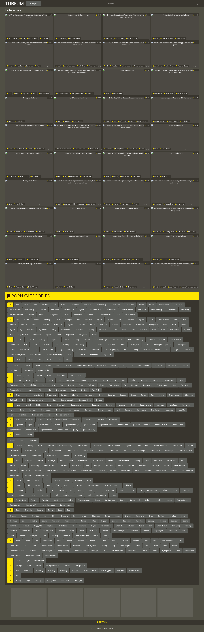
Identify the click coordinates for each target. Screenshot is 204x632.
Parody (55, 495)
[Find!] (196, 3)
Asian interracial (69, 66)
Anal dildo (42, 310)
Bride (163, 329)
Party (79, 490)
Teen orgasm (90, 546)
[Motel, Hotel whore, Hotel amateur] (126, 220)
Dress (113, 365)
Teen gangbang (63, 550)
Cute (56, 344)
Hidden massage (73, 410)
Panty (79, 495)
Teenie (154, 550)
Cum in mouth (175, 339)
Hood (34, 94)
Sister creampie (119, 531)
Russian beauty (182, 500)
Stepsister (127, 521)
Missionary (35, 465)
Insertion (101, 420)
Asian (26, 305)
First (174, 385)
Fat (125, 385)
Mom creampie (52, 470)
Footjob (83, 380)
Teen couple (125, 546)
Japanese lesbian (106, 425)
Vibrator (67, 565)
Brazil (124, 329)
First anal (156, 380)
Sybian (141, 526)
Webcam (27, 570)
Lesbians (50, 445)
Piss (29, 490)
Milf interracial (132, 38)
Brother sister (163, 320)
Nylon (28, 480)
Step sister (56, 521)
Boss (174, 324)
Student (131, 526)
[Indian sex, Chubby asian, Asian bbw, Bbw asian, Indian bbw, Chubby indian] (175, 220)
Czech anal (188, 349)
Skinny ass (29, 66)
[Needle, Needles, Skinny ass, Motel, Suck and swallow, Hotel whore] (29, 55)
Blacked (115, 324)
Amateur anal (164, 305)
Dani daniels (14, 370)
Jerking (75, 430)
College (12, 349)
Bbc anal (30, 329)
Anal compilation (95, 310)
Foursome (14, 385)
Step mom (96, 516)
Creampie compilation (162, 344)
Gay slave (25, 94)
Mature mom (15, 475)
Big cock (70, 324)
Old (28, 485)
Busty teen (83, 334)
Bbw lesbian (174, 329)
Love (125, 450)
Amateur (45, 305)
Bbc (78, 320)
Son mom (82, 526)
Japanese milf (31, 430)
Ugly (28, 560)
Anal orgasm (74, 305)
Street (96, 536)
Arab (35, 305)
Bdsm (26, 320)
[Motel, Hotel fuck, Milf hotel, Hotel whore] (126, 248)
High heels (23, 415)
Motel (23, 38)
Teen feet (76, 546)
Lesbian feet (177, 445)
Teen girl (94, 550)
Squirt (69, 510)
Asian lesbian (130, 315)
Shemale (28, 510)
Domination (28, 370)
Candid (122, 344)
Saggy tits (38, 526)
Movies (137, 470)
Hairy (18, 405)
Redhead (148, 500)
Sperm (81, 531)
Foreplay (108, 149)
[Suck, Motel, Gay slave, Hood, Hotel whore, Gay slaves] (29, 82)
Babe (154, 329)
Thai (36, 541)
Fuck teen (91, 385)
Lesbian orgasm (185, 450)
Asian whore (169, 66)
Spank (185, 521)
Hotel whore (61, 38)
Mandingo (155, 465)
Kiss (21, 440)
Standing (54, 536)
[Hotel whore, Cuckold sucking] (77, 27)
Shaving (105, 531)
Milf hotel (108, 38)
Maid (147, 460)
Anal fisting (29, 310)
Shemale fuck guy (82, 536)
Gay (27, 395)
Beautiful (35, 324)
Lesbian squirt (51, 455)
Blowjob (68, 320)
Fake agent (147, 385)
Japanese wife (89, 425)
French (105, 380)
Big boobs (43, 329)
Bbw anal (88, 320)
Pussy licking (152, 490)
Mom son (28, 460)
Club (35, 349)
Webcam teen (134, 570)
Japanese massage (72, 425)
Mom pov (97, 465)
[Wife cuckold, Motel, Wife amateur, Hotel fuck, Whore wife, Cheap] (29, 27)
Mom (18, 460)
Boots (107, 204)
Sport (12, 536)
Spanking (35, 516)
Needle (10, 66)
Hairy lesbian (141, 410)
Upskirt (18, 560)
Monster (38, 470)
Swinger (13, 516)
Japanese (19, 425)
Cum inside (24, 349)
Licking (43, 450)
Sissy (45, 516)
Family (28, 380)
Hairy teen (173, 405)
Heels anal (160, 405)
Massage (51, 460)
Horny (12, 415)
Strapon (24, 516)
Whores (67, 121)
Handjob (28, 405)
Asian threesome (80, 149)
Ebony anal (61, 375)
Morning (13, 470)
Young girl (38, 580)
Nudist (18, 480)
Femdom (39, 380)
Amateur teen (69, 310)
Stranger (61, 531)
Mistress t (143, 465)
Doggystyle (172, 365)
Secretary (174, 521)
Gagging (52, 400)
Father (44, 385)
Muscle (102, 470)
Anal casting (101, 305)
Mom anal (158, 460)
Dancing (185, 365)
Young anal (51, 580)
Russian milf (31, 505)
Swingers (84, 516)
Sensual (26, 526)
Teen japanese (167, 541)
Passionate (186, 490)
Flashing (33, 385)
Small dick (66, 536)
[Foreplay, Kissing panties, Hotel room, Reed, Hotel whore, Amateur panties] (126, 137)
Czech (66, 339)
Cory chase (107, 354)
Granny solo (89, 395)
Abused (42, 315)
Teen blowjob (46, 550)
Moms (120, 465)
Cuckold (19, 339)
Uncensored (39, 560)
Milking (148, 470)
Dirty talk (69, 365)
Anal (17, 305)
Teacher (103, 541)
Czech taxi (46, 344)
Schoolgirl (151, 521)
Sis (73, 526)
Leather (101, 450)
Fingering (134, 385)
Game (161, 395)
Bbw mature (103, 329)
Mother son (76, 465)
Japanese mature (161, 425)
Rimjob (169, 500)
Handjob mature (77, 94)
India (40, 420)
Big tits (141, 320)
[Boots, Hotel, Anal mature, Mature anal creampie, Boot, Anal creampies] (175, 276)
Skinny (50, 510)
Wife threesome (90, 570)
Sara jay (33, 536)
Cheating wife (181, 344)
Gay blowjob (19, 149)
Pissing (61, 490)
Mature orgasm (159, 121)
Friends (71, 385)
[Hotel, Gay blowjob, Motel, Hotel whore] (29, 137)
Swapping (176, 526)
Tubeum (14, 3)
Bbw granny (153, 324)
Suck (9, 94)
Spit (150, 526)
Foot (61, 385)
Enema (28, 375)
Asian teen (178, 305)
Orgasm (19, 485)
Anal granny (53, 315)
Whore (115, 176)
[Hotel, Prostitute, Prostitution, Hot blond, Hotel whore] (29, 220)
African (151, 305)
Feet (59, 380)
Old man (38, 485)
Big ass (99, 320)
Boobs (94, 334)
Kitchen (12, 440)
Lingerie (128, 445)
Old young (79, 485)
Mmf (183, 460)
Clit (125, 349)
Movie (23, 465)
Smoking (64, 516)
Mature (40, 460)
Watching (51, 570)
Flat (49, 390)
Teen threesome (116, 550)
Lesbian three (36, 455)
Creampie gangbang (111, 349)
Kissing (29, 435)
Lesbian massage (65, 445)
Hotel (59, 66)
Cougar (176, 349)
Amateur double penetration (74, 204)
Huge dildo (169, 410)
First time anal (162, 385)
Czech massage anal (18, 354)
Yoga (28, 580)
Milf (106, 66)
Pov (70, 490)
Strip (24, 521)
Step (94, 521)
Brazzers (82, 324)
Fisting (50, 380)
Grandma (111, 395)
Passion (33, 495)
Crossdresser (117, 339)
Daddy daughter (44, 370)
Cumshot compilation (151, 349)
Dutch (131, 365)
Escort (80, 375)
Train (165, 546)
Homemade (61, 405)
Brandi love (140, 324)
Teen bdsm (189, 550)
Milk (87, 465)
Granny (18, 395)
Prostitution (158, 94)
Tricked (155, 546)
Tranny (92, 541)
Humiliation (155, 410)
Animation (78, 315)
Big (21, 329)
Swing (72, 531)
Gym (152, 395)
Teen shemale (50, 555)
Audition (31, 315)
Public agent (109, 490)
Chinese (87, 339)
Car (25, 344)
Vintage (19, 565)
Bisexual (13, 324)
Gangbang (38, 395)
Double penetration (84, 365)
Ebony (18, 375)
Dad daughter (143, 365)
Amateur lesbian (127, 310)
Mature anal (82, 460)
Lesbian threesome (160, 445)
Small (151, 516)
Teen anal (80, 541)
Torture (136, 541)
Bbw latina (80, 329)
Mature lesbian (49, 465)
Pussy (132, 490)
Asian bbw (181, 232)
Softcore (22, 536)
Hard (118, 410)
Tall (104, 550)
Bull (114, 121)
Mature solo (171, 460)
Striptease (50, 526)
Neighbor (78, 480)
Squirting (33, 521)
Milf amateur (126, 66)
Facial (181, 380)
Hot (49, 415)
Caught (162, 339)
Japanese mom (43, 425)
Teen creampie (46, 546)
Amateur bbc (61, 259)
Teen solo (124, 541)
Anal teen (87, 305)
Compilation (54, 339)
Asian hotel (93, 66)
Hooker (59, 410)
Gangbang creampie (36, 400)
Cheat (69, 354)
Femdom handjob (16, 390)
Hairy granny (186, 405)
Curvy (60, 349)
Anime (141, 305)
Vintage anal (80, 565)
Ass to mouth (15, 310)
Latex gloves (125, 204)
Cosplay (70, 349)
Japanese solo (62, 430)
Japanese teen (15, 430)
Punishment (67, 495)
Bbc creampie (66, 329)
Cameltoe (82, 349)
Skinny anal (140, 516)
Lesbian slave (88, 450)
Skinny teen (14, 526)
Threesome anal (80, 550)
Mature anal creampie (188, 287)
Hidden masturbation (78, 405)
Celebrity (151, 339)
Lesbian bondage (138, 450)
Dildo (68, 359)
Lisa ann (190, 445)
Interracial (29, 420)
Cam (166, 349)
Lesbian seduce (30, 450)
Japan (30, 425)
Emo (71, 375)
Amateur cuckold (16, 315)
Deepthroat (14, 365)
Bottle (59, 334)
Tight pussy (166, 550)
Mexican (28, 475)
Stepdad (115, 521)
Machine (131, 465)
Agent (81, 310)
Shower (128, 516)
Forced (18, 380)
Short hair (13, 531)
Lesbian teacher (142, 445)
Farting (31, 390)
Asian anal (130, 305)
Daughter (19, 359)
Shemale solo (48, 531)
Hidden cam (96, 405)
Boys (115, 329)
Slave (54, 516)
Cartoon (111, 344)
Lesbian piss (169, 450)
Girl (23, 400)
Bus (120, 320)
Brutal (92, 324)
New (89, 480)
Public (51, 490)
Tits (146, 546)
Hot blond (40, 232)
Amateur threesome (64, 149)
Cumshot (100, 344)
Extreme (39, 375)
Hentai (49, 405)
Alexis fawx (172, 310)
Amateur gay (20, 287)
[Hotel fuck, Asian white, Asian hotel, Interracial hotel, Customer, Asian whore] (175, 193)
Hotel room (132, 149)
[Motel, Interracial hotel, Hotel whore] (126, 276)
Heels (21, 410)
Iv (65, 176)
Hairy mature (46, 410)
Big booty (70, 334)
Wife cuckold (12, 38)
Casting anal (134, 344)
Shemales (119, 526)
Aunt (63, 305)
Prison (113, 495)
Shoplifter (139, 521)
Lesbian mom (82, 445)
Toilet (146, 541)
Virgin (29, 565)
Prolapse (165, 490)
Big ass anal (23, 334)
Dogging (27, 365)
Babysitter (127, 324)
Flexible (84, 390)
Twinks (137, 546)
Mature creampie (87, 470)
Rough (97, 500)
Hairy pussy (89, 410)
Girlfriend (13, 400)
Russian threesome (47, 505)
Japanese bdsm (47, 430)
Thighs (136, 204)
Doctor (58, 359)
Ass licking (185, 310)
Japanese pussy (89, 430)
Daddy (48, 359)
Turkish (69, 541)
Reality (159, 500)
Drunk (30, 359)
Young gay (78, 580)
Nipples (57, 480)
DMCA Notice (108, 628)
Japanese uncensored (141, 425)
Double (38, 365)
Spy (74, 516)
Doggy (48, 365)
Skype (93, 526)
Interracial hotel (118, 287)
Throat (144, 550)
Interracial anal (61, 420)
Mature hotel (172, 121)
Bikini (165, 324)
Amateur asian (139, 66)
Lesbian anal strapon (18, 455)
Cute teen (94, 354)
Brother (46, 324)
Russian (34, 500)
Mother (70, 460)
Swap (183, 516)
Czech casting (79, 344)
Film (53, 385)
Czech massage (101, 339)
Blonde (184, 324)
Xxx (17, 575)
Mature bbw (25, 470)
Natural (67, 480)
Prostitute (114, 66)
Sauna (44, 521)
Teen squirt (132, 550)
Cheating (139, 339)
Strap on (106, 536)
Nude (47, 480)
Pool (175, 490)
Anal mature (173, 287)
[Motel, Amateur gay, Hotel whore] (29, 276)
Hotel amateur (86, 176)
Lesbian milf (14, 450)
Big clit (12, 329)
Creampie (30, 339)
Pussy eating (101, 495)
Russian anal (135, 500)
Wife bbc (75, 570)
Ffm (114, 380)
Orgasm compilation (112, 485)
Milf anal (63, 465)
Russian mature (84, 500)
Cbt (90, 344)
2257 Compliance (97, 628)
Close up (135, 349)
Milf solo (109, 465)
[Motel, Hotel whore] (126, 82)
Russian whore (142, 121)
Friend (41, 390)
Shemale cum (162, 526)
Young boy (65, 580)
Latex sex (65, 455)
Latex (40, 445)
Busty (54, 329)
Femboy (133, 380)
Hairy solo (32, 410)
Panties (122, 490)
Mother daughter (69, 470)
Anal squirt (142, 310)
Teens (113, 541)
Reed (142, 149)
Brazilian (143, 329)
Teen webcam (62, 546)
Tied (34, 546)
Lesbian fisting (79, 455)
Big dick (187, 329)
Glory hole (189, 395)
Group (133, 395)
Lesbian (19, 445)
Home (12, 410)
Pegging (89, 490)
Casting (42, 339)
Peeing (22, 495)
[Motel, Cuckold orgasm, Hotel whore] (175, 27)
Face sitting (185, 385)
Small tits (173, 516)
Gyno (101, 395)
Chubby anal (80, 354)
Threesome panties (32, 555)
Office (57, 485)
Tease (174, 546)
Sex (36, 531)
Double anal (101, 365)
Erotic (49, 375)
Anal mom (55, 310)
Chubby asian (169, 232)
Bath (11, 334)
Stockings (13, 521)
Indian (18, 420)
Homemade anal (104, 410)
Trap (113, 546)
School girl (26, 531)
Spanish (146, 531)
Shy (75, 521)
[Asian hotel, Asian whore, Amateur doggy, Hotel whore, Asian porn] (175, 55)
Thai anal (32, 550)
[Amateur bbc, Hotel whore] (77, 248)
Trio (26, 546)
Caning (66, 344)
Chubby (76, 339)
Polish (89, 495)
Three (178, 550)
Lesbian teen (56, 450)
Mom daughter (180, 465)
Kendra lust (32, 440)
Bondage (47, 320)
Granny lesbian (174, 395)
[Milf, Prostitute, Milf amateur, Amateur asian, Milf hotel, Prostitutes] (126, 55)
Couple (34, 344)
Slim (183, 531)
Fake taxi (94, 380)
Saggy (117, 516)
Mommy (137, 460)
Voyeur (38, 565)
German (64, 395)
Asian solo (91, 315)
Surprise (84, 521)
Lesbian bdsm (155, 450)
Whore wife (119, 38)
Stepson (104, 521)
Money (110, 460)
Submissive (134, 531)
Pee (98, 490)
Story (67, 521)
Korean (18, 435)
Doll (122, 365)
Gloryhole (75, 395)
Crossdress (95, 349)
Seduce (163, 521)
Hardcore (128, 410)
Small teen (173, 531)
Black (151, 320)
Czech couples (47, 349)
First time (144, 380)
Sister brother (106, 526)
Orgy (48, 485)
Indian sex (157, 232)
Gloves (115, 204)
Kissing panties (120, 149)
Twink (180, 541)
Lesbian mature (72, 450)
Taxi (154, 541)
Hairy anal (121, 405)
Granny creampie (67, 400)
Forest (73, 390)
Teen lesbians (15, 555)
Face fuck (95, 390)
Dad (39, 359)
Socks (44, 536)
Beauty (24, 324)
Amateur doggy (183, 66)
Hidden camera (145, 405)
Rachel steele (21, 500)
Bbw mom (37, 334)
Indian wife (113, 420)
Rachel (122, 500)
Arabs (131, 121)
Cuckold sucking (74, 38)
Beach (36, 320)
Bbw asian (191, 232)
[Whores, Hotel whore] (77, 276)
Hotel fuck (44, 38)
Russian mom (110, 500)
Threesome (47, 541)
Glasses (99, 400)
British (57, 320)
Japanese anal (123, 425)
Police (12, 495)
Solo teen (63, 526)
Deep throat (158, 365)
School (107, 516)
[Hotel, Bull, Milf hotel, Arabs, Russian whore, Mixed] (126, 110)
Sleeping (40, 510)
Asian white (125, 176)
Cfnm (129, 339)
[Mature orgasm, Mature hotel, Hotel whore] (175, 110)
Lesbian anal (97, 445)
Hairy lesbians (37, 415)
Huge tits (181, 410)
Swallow (161, 516)
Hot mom (109, 405)
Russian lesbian (66, 505)
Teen (18, 541)
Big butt (49, 334)
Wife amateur (32, 38)
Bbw (17, 320)
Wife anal (120, 570)
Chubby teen (14, 344)
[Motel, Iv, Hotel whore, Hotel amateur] (77, 165)
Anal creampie (115, 305)
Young (18, 580)
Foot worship (114, 385)
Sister (18, 510)
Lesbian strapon (113, 445)
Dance (58, 365)
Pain (140, 490)
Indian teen (88, 420)
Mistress (13, 465)
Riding (70, 500)
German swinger (85, 400)
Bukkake (110, 320)
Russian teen (58, 500)
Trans (59, 541)
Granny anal (51, 395)
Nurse (37, 480)
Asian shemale (105, 315)
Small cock (93, 531)
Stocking (188, 526)
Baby (133, 329)
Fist (24, 385)
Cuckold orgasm (167, 38)
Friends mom (61, 390)
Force (123, 380)
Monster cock (187, 470)
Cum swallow (35, 354)
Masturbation (123, 460)
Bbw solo (103, 324)
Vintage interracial (53, 565)
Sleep (60, 510)
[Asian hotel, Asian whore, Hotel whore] (29, 165)
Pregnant (19, 490)
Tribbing (104, 546)
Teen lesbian (14, 546)
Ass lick (66, 315)
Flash (81, 385)
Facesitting (70, 380)
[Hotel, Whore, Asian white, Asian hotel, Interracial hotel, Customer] (126, 165)
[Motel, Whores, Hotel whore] (77, 110)
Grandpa (123, 395)
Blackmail (130, 320)
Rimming (45, 500)
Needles (20, 66)
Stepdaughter (159, 531)
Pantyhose (40, 490)
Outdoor (67, 485)
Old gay (128, 485)
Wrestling (63, 570)
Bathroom (58, 324)
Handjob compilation (63, 415)
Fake (102, 385)
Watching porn (106, 570)
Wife (17, 570)
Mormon (174, 470)
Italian (49, 420)
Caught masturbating (54, 354)
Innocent (75, 420)
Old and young (94, 485)
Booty (91, 329)
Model (166, 465)
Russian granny (15, 505)
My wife (113, 470)
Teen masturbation (17, 550)
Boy (184, 320)
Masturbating (161, 470)
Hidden (39, 405)
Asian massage (157, 310)
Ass (54, 305)
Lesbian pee (113, 450)
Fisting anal (169, 380)
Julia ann (57, 425)
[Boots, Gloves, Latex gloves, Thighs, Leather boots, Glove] (126, 193)
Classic (146, 344)
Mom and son (97, 460)
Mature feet (125, 470)
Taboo (27, 541)
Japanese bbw (177, 425)
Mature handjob (62, 94)
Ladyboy (30, 445)
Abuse (118, 315)
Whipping (39, 570)
